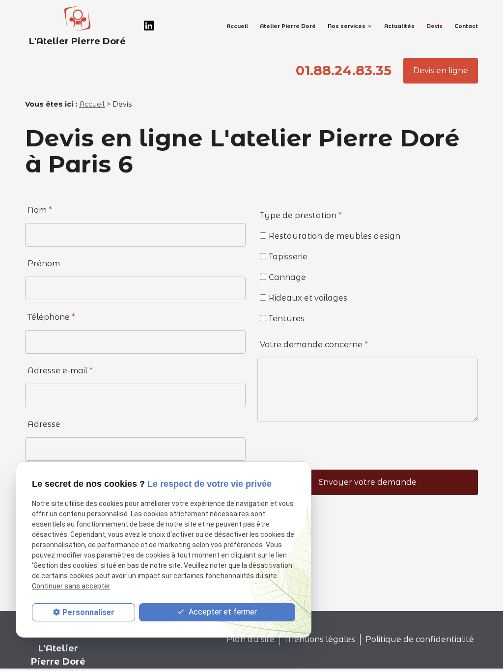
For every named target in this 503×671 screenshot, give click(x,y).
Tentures (287, 318)
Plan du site (250, 639)
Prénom (44, 263)
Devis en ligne (440, 70)
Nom (40, 210)
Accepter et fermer (222, 611)
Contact (466, 26)
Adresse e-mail (60, 370)
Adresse (44, 424)
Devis (434, 26)
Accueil (237, 26)
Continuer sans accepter (71, 586)
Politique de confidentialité (419, 639)
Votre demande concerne (314, 344)
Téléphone (51, 317)
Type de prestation (301, 215)
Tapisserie (288, 256)
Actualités (399, 26)
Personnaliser (88, 612)
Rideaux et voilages (308, 298)
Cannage (287, 277)
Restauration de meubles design (334, 236)
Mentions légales (320, 639)
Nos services (346, 26)
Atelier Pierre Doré (288, 26)
